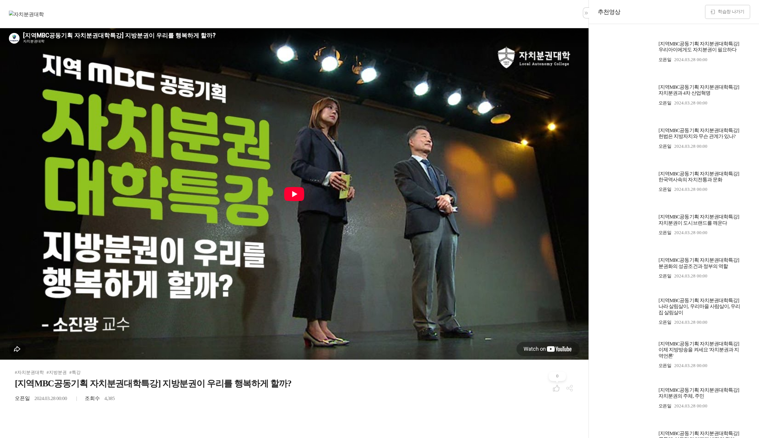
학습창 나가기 (731, 11)
